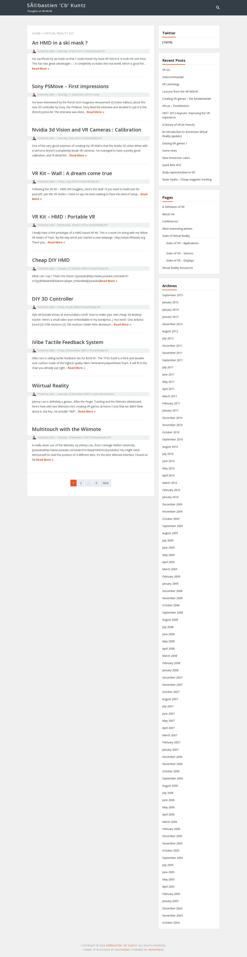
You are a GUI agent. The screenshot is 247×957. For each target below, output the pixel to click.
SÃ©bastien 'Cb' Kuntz (56, 5)
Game (96, 94)
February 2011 (171, 403)
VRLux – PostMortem (175, 106)
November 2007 (172, 684)
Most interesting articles (177, 228)
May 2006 (168, 807)
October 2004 (170, 922)
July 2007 (167, 706)
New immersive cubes (176, 158)
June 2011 (168, 374)
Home (36, 33)
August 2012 (170, 331)
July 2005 (167, 865)
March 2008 (169, 656)
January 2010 (170, 497)
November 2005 (172, 843)
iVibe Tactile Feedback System (67, 342)
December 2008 (172, 591)
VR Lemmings (170, 84)
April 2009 (168, 562)
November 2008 (172, 598)
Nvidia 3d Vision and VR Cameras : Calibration (86, 129)
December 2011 (172, 345)
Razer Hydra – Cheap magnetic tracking (186, 179)
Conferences (170, 221)
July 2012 (167, 338)
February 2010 (171, 490)
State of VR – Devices (179, 253)
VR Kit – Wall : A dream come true (72, 173)
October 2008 (170, 605)
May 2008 (168, 641)
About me (168, 214)
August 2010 (170, 447)
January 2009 (170, 583)
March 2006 (169, 822)
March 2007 (169, 735)
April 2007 (168, 728)
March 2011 (169, 396)
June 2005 (168, 872)
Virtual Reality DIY (95, 51)
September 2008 (172, 612)
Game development (103, 394)
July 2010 (167, 454)
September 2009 (172, 526)
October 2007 (170, 692)
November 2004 (172, 915)
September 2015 (172, 295)
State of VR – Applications (182, 243)
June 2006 (168, 800)
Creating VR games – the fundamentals (186, 98)
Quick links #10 (171, 165)
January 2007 (170, 749)
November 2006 (172, 764)
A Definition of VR (173, 207)
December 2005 (172, 836)
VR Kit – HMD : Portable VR (63, 216)
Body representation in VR (178, 172)
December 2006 (172, 757)
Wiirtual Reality (50, 385)
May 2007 (168, 721)
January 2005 (170, 901)
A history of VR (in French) (178, 124)
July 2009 (167, 540)
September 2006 (172, 778)
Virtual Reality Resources (177, 268)
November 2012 (172, 324)
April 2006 (168, 814)
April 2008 (168, 648)
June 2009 (168, 547)
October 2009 (170, 519)
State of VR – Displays (180, 260)
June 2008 (168, 634)
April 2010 (168, 475)
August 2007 (170, 699)
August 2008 (170, 619)
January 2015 (170, 302)
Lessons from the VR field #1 (180, 91)
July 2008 (167, 627)
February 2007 (171, 742)
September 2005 (172, 858)
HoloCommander (173, 77)
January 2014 (170, 309)
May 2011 (168, 382)
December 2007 (172, 677)
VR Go (166, 70)
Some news (169, 150)
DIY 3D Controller (52, 298)
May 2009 (168, 555)
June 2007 (168, 713)
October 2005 (170, 850)
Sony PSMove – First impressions (70, 86)
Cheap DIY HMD (51, 259)
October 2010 (170, 432)
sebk (51, 51)
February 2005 (171, 894)
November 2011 (172, 353)
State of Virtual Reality (176, 236)
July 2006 (167, 793)
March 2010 (169, 483)
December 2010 (172, 418)
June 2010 (168, 461)
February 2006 (171, 829)
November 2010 (172, 425)
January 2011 (170, 410)
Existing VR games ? (174, 143)
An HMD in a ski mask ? (60, 42)
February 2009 (171, 576)
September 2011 (172, 360)
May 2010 (168, 468)
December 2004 (172, 908)
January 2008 (170, 670)
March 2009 (169, 569)
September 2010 (172, 439)
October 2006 (170, 771)
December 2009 (172, 504)
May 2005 (168, 879)
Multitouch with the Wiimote (66, 429)
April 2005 (168, 886)
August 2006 (170, 786)
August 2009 (170, 533)
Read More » (40, 68)
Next (106, 483)
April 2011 (168, 389)
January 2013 (170, 317)
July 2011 (167, 367)
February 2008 (171, 663)
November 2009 (172, 511)
